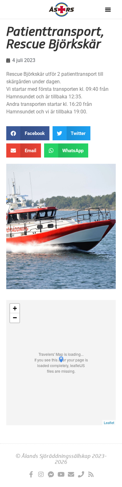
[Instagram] (41, 474)
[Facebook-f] (31, 474)
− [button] (15, 318)
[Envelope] (71, 474)
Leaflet (109, 422)
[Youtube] (61, 474)
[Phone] (81, 474)
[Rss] (91, 474)
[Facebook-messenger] (51, 474)
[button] (108, 9)
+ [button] (15, 308)
